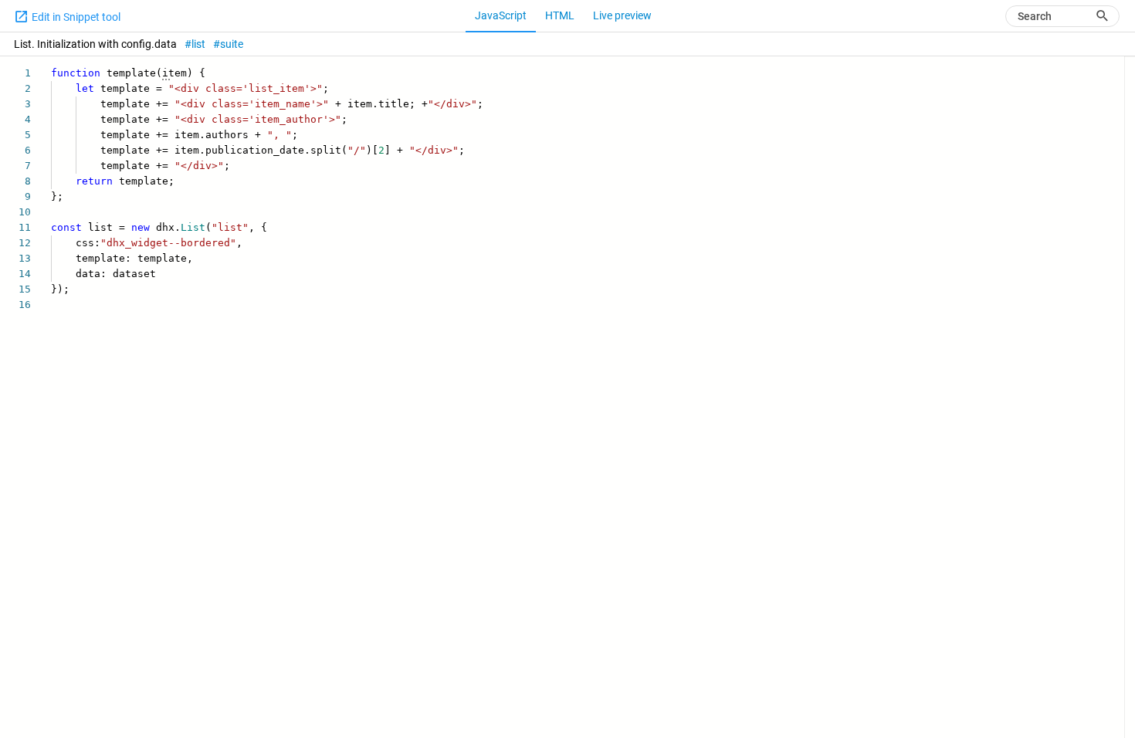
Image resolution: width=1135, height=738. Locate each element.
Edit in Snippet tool (74, 16)
